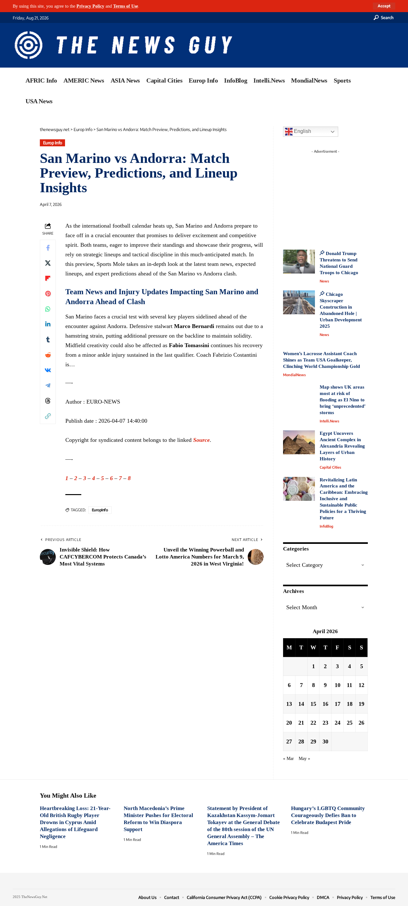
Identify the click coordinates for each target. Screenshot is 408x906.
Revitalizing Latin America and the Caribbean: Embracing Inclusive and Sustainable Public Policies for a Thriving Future (344, 499)
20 (289, 723)
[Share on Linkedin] (47, 324)
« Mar (288, 758)
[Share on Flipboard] (47, 278)
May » (304, 758)
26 (361, 723)
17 (337, 704)
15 (313, 704)
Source (201, 440)
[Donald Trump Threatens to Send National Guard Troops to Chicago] (299, 262)
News (324, 281)
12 (361, 685)
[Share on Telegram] (47, 385)
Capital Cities (330, 467)
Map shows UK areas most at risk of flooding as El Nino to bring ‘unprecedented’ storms (342, 399)
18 (350, 704)
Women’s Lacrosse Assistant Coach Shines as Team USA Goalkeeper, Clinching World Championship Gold (321, 360)
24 (337, 723)
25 (350, 723)
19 (361, 704)
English (302, 131)
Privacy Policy (90, 6)
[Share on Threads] (47, 400)
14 (301, 704)
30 (325, 741)
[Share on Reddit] (47, 354)
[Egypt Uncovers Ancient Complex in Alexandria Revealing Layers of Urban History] (299, 442)
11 (349, 685)
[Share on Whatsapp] (47, 308)
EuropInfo (100, 510)
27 (289, 741)
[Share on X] (47, 262)
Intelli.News (329, 421)
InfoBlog (326, 526)
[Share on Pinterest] (47, 293)
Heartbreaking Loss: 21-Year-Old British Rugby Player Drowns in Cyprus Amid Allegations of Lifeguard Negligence (75, 822)
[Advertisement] (337, 196)
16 (325, 704)
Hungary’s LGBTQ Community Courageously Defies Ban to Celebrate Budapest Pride (328, 815)
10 (337, 685)
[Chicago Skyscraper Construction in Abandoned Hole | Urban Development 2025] (299, 302)
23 (325, 723)
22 (313, 723)
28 (301, 741)
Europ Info (52, 142)
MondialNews (294, 375)
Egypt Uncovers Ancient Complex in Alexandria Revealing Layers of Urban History (342, 446)
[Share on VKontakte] (47, 369)
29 (313, 741)
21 (301, 723)
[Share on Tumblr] (47, 339)
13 (289, 704)
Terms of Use (125, 6)
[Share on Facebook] (47, 247)
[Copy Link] (47, 415)
